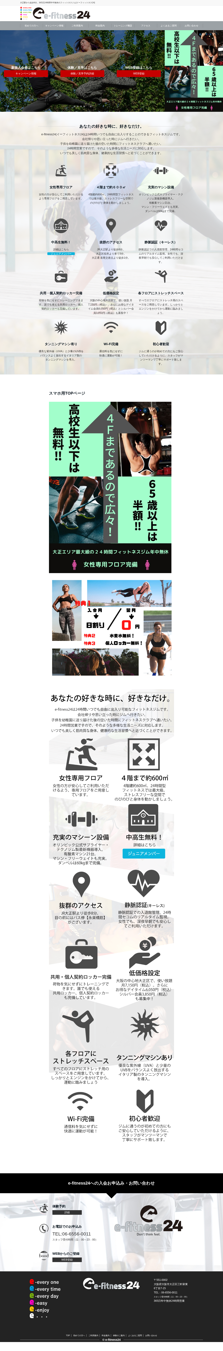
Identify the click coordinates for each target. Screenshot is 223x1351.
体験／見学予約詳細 (82, 73)
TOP (68, 1335)
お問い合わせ (191, 25)
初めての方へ (31, 25)
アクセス (145, 25)
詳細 (67, 1212)
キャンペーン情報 (54, 25)
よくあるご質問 (169, 25)
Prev (5, 71)
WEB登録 (138, 73)
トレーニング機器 (123, 25)
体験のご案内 (119, 1335)
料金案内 (100, 25)
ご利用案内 (77, 25)
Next (159, 71)
